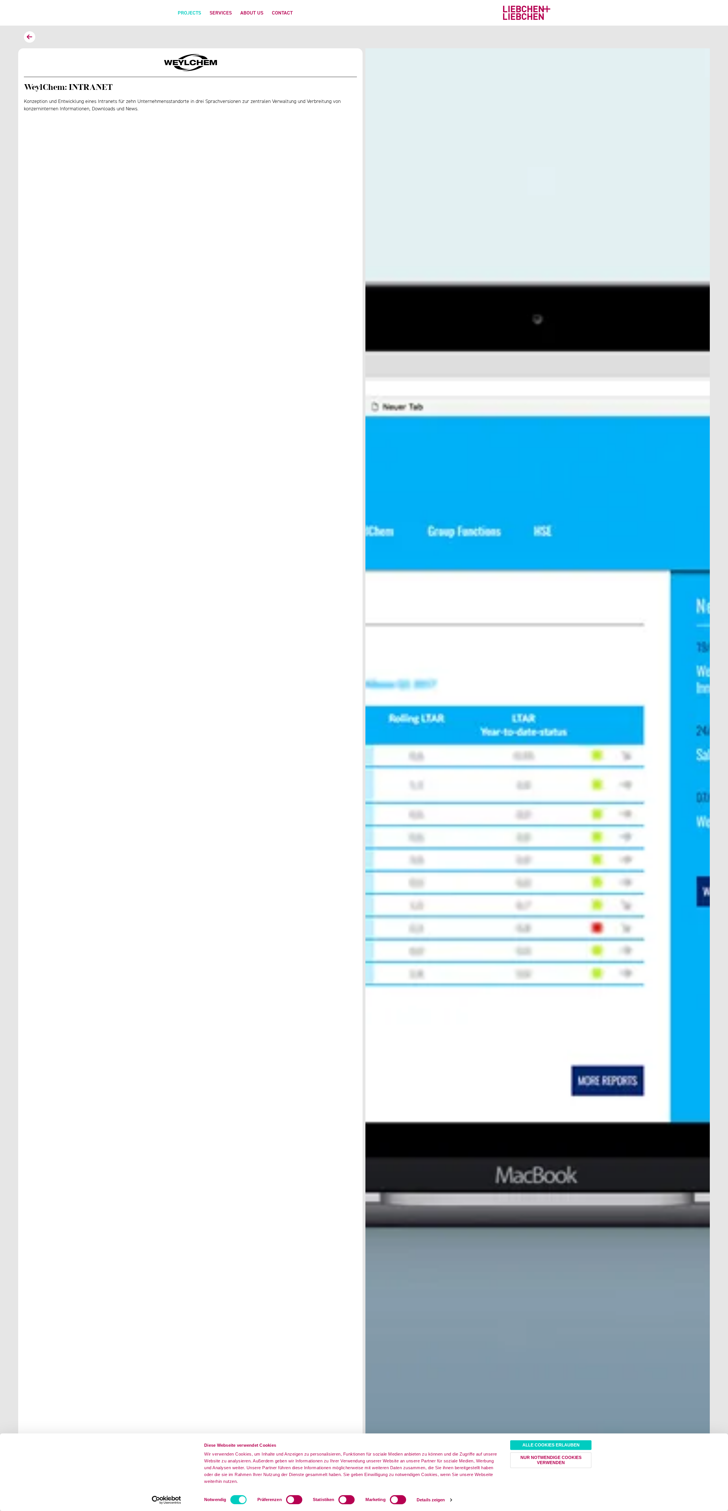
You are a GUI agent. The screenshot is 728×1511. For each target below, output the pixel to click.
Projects (189, 12)
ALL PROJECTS (29, 37)
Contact (282, 12)
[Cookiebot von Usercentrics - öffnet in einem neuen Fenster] (166, 1500)
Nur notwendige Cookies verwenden (551, 1460)
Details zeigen (431, 1499)
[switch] (294, 1499)
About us (251, 12)
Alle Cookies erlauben (551, 1444)
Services (221, 12)
